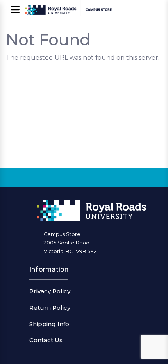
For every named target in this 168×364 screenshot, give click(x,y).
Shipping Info (49, 324)
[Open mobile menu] (15, 10)
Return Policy (49, 307)
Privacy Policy (49, 291)
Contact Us (46, 340)
